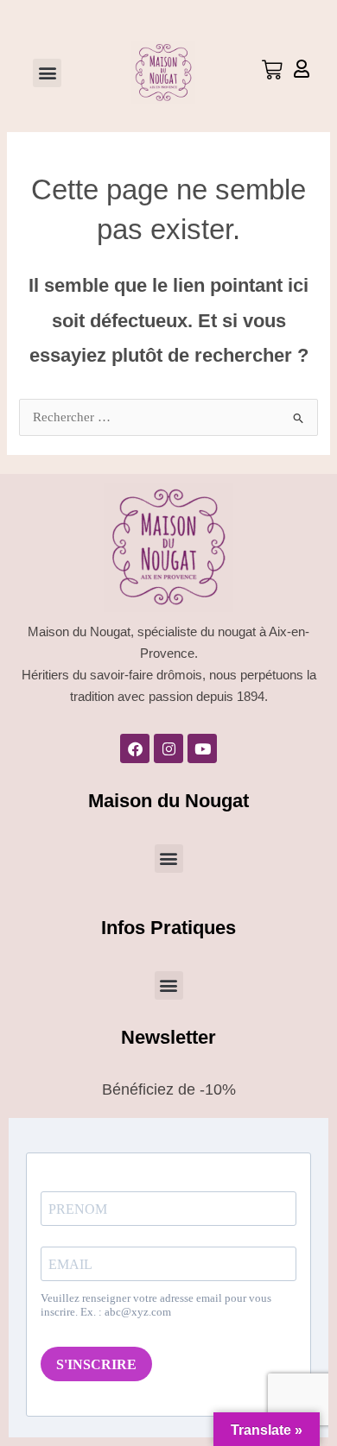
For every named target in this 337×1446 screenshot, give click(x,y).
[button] (47, 73)
